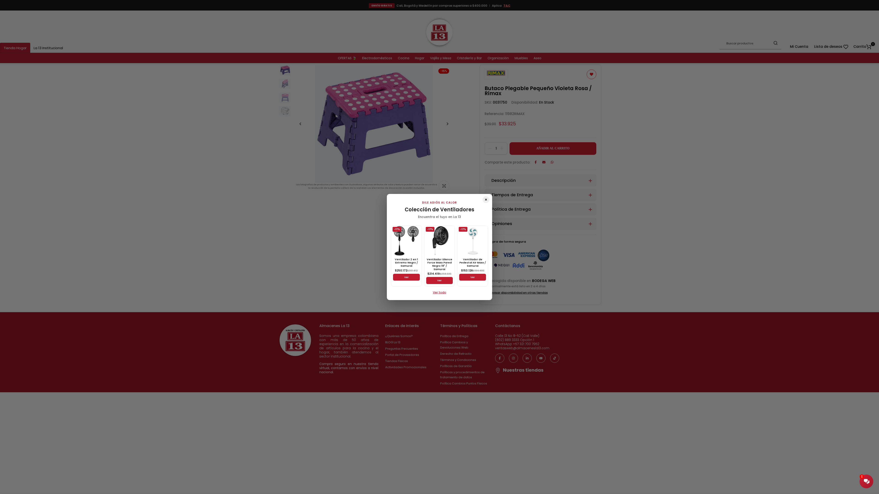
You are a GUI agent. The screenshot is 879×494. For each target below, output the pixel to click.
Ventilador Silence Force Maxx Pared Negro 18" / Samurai (439, 264)
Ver (406, 277)
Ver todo (439, 292)
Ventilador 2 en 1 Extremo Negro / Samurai (406, 263)
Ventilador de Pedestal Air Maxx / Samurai (472, 263)
